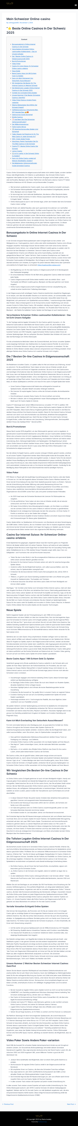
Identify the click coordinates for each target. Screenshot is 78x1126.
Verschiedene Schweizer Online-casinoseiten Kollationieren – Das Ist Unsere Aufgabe (24, 51)
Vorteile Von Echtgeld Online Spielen (24, 93)
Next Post (71, 1104)
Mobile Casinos (17, 117)
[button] (75, 5)
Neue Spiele (16, 71)
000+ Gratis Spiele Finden (21, 139)
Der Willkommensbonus (20, 124)
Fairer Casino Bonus (19, 127)
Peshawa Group (42, 1121)
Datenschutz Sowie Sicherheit (22, 115)
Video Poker (16, 64)
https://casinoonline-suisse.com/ (49, 265)
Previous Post (8, 1104)
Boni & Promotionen (19, 61)
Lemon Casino (17, 151)
